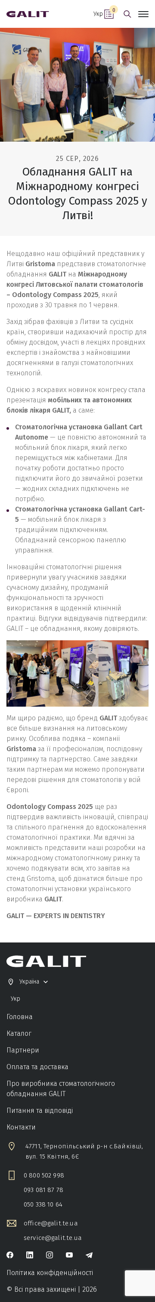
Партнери (22, 1050)
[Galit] (27, 14)
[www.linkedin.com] (29, 1255)
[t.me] (89, 1255)
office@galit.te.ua (51, 1223)
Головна (19, 1017)
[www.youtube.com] (69, 1255)
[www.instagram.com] (49, 1255)
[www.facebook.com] (9, 1255)
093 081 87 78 (43, 1190)
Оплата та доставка (37, 1067)
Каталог (18, 1033)
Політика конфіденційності (49, 1273)
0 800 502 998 (44, 1175)
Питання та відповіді (39, 1110)
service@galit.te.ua (53, 1238)
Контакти (21, 1127)
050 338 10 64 (43, 1204)
